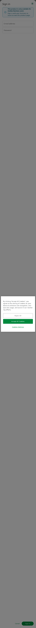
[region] (18, 314)
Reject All (18, 316)
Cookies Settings (18, 327)
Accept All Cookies (17, 321)
